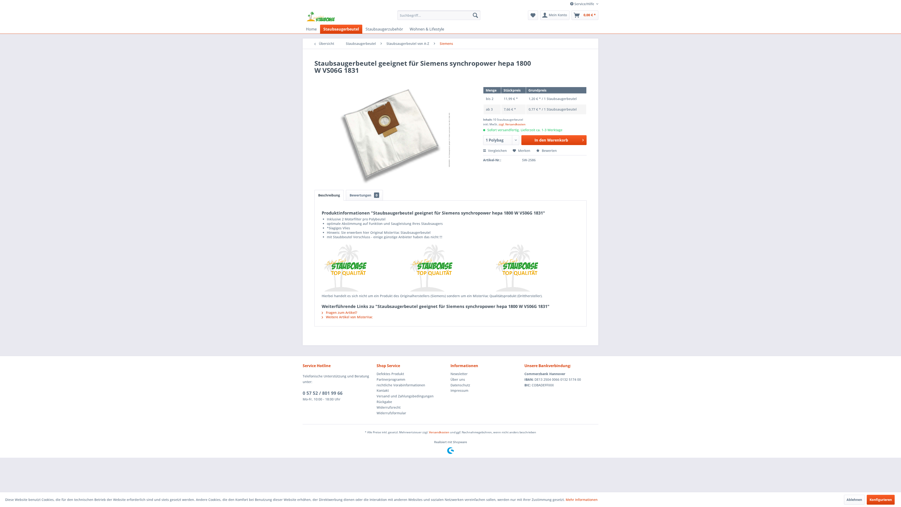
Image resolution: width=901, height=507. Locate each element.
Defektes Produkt (390, 374)
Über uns (457, 379)
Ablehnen (854, 499)
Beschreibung (329, 195)
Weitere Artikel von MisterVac (349, 317)
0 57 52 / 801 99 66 (323, 393)
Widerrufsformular (391, 413)
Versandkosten (439, 432)
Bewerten (549, 150)
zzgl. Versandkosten (512, 124)
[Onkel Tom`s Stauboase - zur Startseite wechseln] (321, 16)
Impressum (459, 390)
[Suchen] (475, 15)
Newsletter (459, 374)
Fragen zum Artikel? (341, 312)
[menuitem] (438, 15)
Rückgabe (384, 401)
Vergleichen (497, 150)
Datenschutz (460, 385)
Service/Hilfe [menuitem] (584, 4)
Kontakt (383, 390)
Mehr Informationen (582, 499)
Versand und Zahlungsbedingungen (405, 396)
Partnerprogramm (391, 379)
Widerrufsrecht (389, 407)
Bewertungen (364, 195)
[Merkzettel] (533, 15)
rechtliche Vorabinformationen (401, 385)
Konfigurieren (881, 499)
